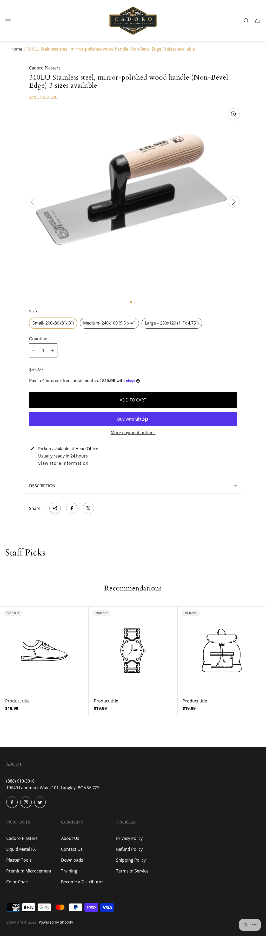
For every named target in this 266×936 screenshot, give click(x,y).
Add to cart (133, 400)
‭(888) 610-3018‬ (20, 781)
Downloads (72, 860)
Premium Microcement (28, 871)
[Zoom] (234, 114)
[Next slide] (234, 201)
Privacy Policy (129, 838)
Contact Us (72, 849)
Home (16, 49)
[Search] (246, 20)
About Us (70, 838)
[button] (131, 302)
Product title (17, 701)
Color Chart (17, 882)
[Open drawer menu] (8, 20)
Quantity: (38, 338)
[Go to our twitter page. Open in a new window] (40, 802)
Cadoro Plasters (22, 838)
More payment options (133, 432)
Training (69, 871)
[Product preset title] (44, 650)
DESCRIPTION (42, 486)
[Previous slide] (32, 201)
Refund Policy (129, 849)
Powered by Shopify (56, 922)
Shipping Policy (131, 860)
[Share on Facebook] (71, 508)
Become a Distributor (82, 882)
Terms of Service (132, 871)
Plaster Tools (19, 860)
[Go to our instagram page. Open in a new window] (26, 802)
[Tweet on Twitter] (88, 508)
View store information (63, 463)
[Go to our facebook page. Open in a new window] (12, 802)
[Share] (55, 508)
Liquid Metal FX (21, 849)
